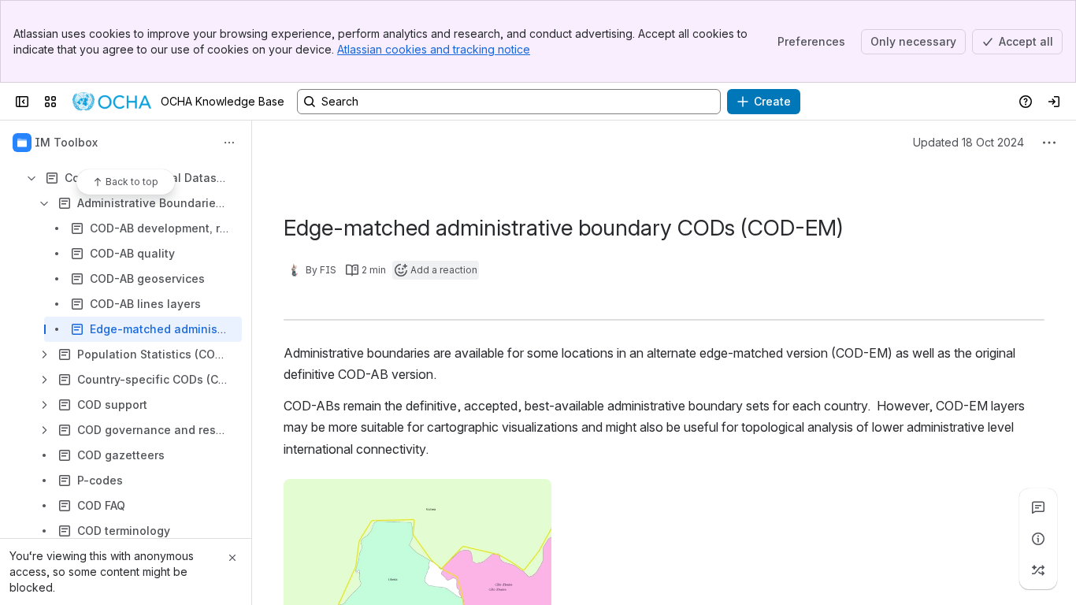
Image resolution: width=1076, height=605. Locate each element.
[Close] (232, 557)
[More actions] (229, 142)
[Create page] (1038, 570)
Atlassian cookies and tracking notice (433, 49)
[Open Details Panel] (1038, 538)
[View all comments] (1038, 507)
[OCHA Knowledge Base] (111, 101)
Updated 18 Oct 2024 (968, 142)
